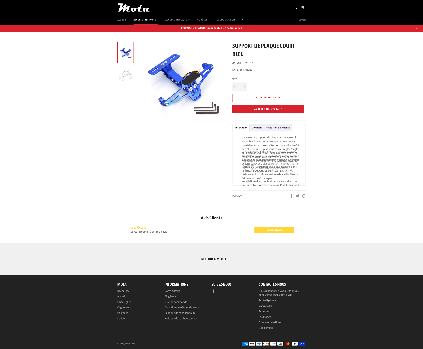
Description (240, 127)
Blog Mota (170, 296)
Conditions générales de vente (181, 307)
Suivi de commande (175, 302)
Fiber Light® (124, 302)
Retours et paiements (278, 127)
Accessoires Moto (145, 19)
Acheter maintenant (268, 108)
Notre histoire (172, 291)
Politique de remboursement (180, 319)
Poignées (122, 313)
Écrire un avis (274, 230)
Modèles (202, 19)
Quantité (237, 79)
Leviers (121, 319)
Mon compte (266, 328)
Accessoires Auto (176, 19)
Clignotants (124, 307)
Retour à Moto (213, 259)
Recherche (123, 291)
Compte (302, 19)
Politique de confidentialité (179, 313)
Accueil (121, 19)
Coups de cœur (226, 19)
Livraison (256, 127)
